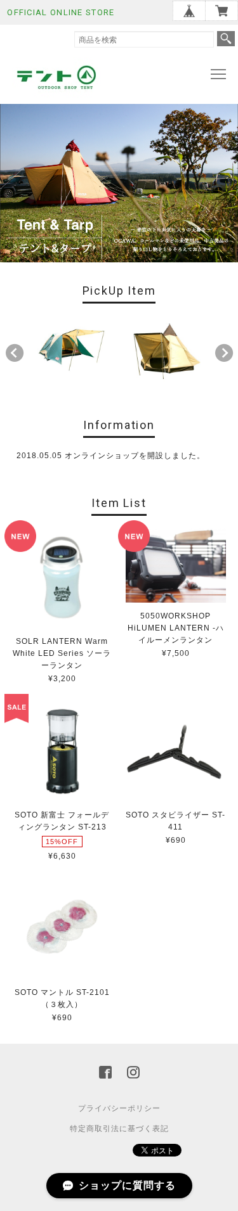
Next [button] (224, 352)
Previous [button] (14, 352)
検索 (226, 38)
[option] (71, 350)
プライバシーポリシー (119, 1108)
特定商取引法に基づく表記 (119, 1128)
